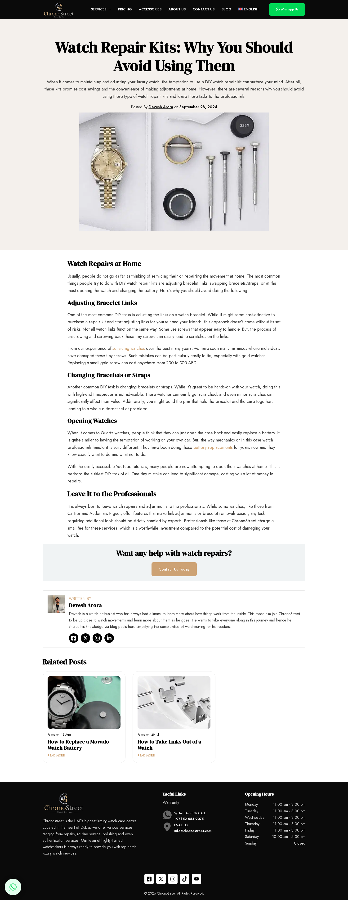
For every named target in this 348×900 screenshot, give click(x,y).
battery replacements (213, 447)
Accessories (150, 9)
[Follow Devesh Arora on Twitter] (85, 638)
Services (98, 9)
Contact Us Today (174, 569)
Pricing (125, 9)
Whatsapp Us (289, 9)
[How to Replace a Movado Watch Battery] (84, 702)
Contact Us (203, 9)
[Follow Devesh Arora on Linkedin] (109, 638)
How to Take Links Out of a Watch (169, 744)
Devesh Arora (161, 107)
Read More (56, 755)
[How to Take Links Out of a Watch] (174, 702)
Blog (226, 9)
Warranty (171, 802)
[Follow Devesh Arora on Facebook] (73, 638)
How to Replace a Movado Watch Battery (78, 744)
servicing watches (128, 348)
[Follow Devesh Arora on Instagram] (97, 638)
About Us (177, 9)
